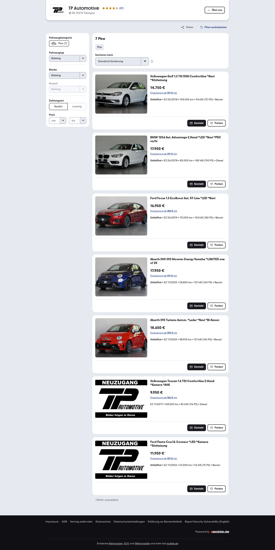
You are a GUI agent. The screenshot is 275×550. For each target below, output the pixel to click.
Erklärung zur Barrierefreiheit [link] (165, 521)
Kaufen (58, 106)
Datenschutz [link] (103, 521)
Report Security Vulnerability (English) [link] (207, 521)
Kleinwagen (116, 543)
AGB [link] (64, 521)
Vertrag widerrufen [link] (81, 521)
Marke (53, 69)
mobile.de (172, 543)
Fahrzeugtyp (56, 52)
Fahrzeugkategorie (60, 37)
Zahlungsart (56, 100)
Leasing (77, 106)
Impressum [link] (52, 521)
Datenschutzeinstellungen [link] (129, 521)
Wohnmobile (142, 543)
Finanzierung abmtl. (163, 93)
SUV (126, 543)
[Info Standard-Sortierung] (151, 61)
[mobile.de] (220, 532)
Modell (53, 83)
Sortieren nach (104, 55)
